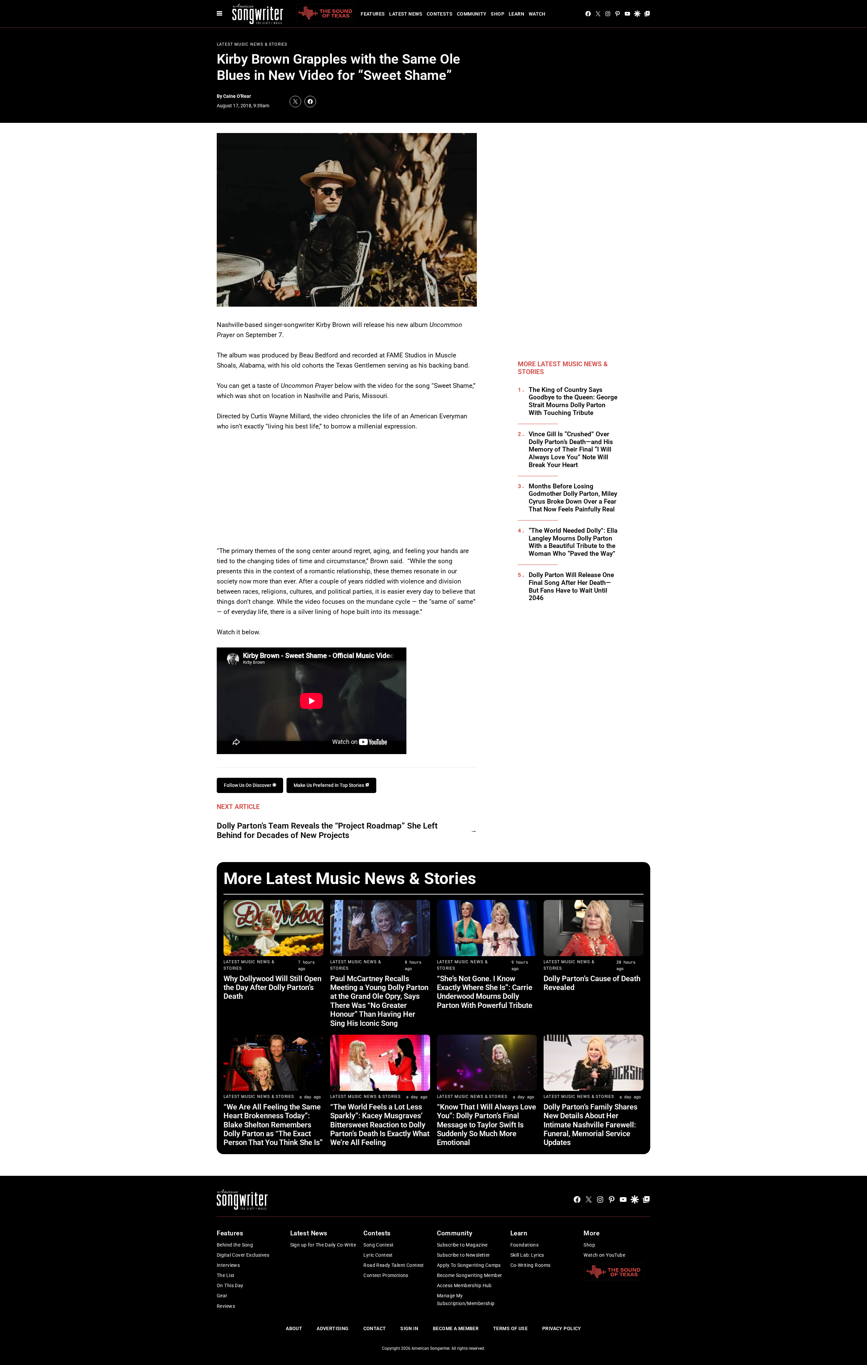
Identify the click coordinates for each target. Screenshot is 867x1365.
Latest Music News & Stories (252, 44)
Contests (439, 14)
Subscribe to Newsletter (463, 1255)
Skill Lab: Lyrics (527, 1255)
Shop (497, 14)
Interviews (228, 1265)
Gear (222, 1295)
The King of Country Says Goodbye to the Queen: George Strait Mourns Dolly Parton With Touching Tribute (573, 401)
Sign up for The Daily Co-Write (323, 1245)
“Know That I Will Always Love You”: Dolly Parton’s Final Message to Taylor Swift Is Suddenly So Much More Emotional (486, 1125)
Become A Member (456, 1328)
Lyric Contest (378, 1255)
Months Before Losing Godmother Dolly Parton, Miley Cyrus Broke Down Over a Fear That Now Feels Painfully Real (573, 498)
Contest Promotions (385, 1275)
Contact (374, 1328)
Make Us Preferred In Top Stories (329, 785)
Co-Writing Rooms (530, 1265)
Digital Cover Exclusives (243, 1255)
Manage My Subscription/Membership (466, 1299)
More (591, 1233)
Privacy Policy (561, 1328)
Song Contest (378, 1245)
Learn (516, 14)
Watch (537, 14)
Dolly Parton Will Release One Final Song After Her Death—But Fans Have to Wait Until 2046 (571, 586)
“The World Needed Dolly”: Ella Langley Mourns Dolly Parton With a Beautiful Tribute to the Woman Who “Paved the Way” (573, 542)
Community (472, 14)
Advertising (333, 1328)
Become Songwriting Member (469, 1275)
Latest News (405, 14)
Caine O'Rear (237, 96)
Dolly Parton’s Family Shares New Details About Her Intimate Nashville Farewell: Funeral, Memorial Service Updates (590, 1125)
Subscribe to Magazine (462, 1245)
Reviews (226, 1306)
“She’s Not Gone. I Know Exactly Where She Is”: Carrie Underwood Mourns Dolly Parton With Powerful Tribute (484, 992)
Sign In (409, 1328)
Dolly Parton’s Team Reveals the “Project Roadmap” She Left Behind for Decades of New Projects (327, 830)
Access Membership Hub (464, 1285)
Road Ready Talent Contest (393, 1265)
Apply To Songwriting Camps (469, 1265)
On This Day (230, 1285)
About (294, 1328)
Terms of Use (510, 1328)
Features (373, 14)
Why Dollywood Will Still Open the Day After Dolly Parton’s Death (272, 987)
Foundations (524, 1245)
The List (225, 1275)
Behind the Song (235, 1245)
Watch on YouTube (604, 1255)
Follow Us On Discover (248, 785)
